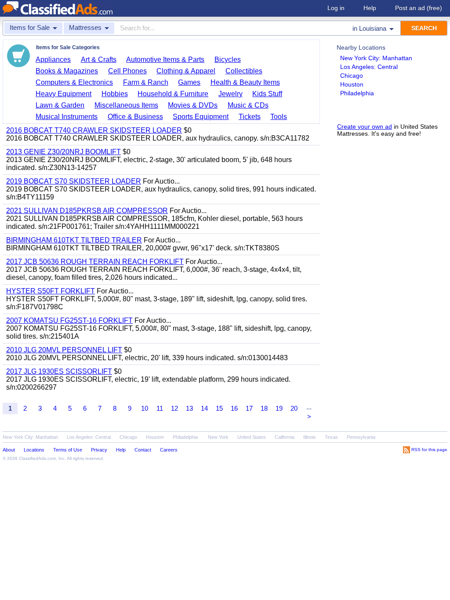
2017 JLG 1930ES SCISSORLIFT (59, 371)
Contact (142, 449)
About (9, 449)
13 (189, 408)
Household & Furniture (173, 94)
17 (249, 408)
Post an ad (418, 7)
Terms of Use (67, 449)
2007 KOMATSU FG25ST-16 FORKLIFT (69, 320)
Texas (331, 437)
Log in (336, 7)
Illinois (309, 437)
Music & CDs (248, 105)
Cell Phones (127, 71)
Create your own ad (364, 126)
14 (204, 408)
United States (251, 437)
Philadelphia (357, 93)
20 (294, 408)
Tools (278, 116)
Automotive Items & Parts (165, 59)
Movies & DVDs (193, 105)
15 (219, 408)
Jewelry (230, 94)
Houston (351, 84)
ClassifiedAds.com (37, 458)
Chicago (351, 75)
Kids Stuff (267, 94)
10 (144, 408)
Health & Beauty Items (245, 82)
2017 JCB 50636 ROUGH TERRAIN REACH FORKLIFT (95, 261)
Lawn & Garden (60, 105)
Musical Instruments (67, 116)
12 (174, 408)
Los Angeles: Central (369, 66)
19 (279, 408)
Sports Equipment (201, 116)
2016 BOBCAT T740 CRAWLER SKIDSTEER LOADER (94, 130)
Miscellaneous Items (126, 105)
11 (159, 408)
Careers (169, 449)
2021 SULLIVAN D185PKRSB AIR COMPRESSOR (87, 210)
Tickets (250, 116)
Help (369, 7)
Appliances (53, 59)
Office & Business (135, 116)
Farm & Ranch (145, 82)
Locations (34, 449)
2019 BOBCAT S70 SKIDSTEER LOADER (73, 181)
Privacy (99, 449)
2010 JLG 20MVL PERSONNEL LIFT (64, 350)
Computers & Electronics (74, 82)
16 (234, 408)
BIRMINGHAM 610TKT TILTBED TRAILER (74, 240)
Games (189, 82)
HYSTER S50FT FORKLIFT (50, 291)
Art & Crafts (98, 59)
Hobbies (115, 94)
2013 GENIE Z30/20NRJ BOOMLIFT (63, 151)
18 (264, 408)
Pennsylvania (361, 437)
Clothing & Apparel (185, 71)
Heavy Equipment (63, 94)
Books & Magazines (67, 71)
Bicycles (227, 59)
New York (218, 437)
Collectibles (243, 71)
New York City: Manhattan (376, 57)
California (284, 437)
